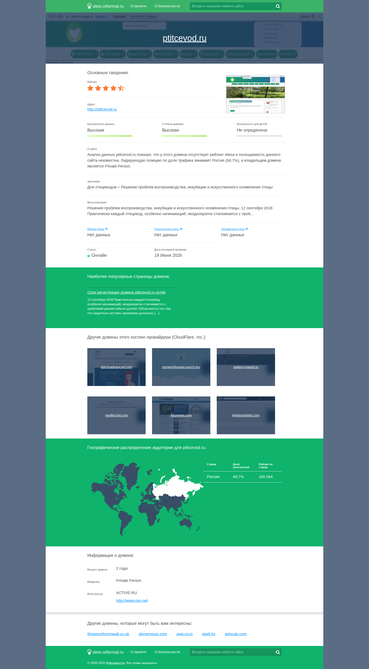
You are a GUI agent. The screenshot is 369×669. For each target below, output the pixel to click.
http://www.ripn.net (132, 601)
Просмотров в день (233, 229)
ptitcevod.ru (184, 38)
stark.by (208, 634)
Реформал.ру (115, 663)
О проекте (138, 6)
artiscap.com (236, 634)
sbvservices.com (153, 634)
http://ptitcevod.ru (102, 109)
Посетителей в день (166, 229)
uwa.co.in (184, 634)
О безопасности (167, 6)
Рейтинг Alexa (95, 229)
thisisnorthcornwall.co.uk (108, 634)
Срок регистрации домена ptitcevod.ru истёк (126, 292)
